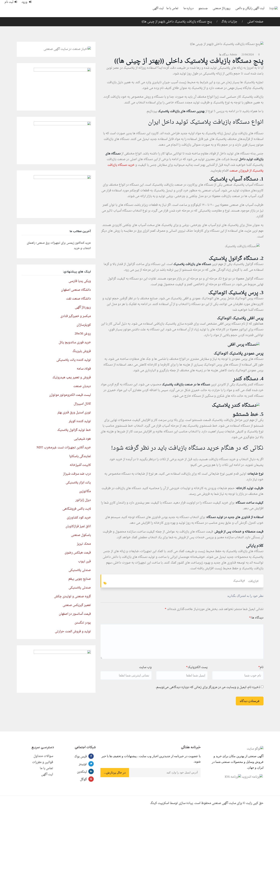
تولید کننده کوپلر (80, 421)
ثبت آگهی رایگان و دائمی (250, 8)
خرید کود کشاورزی (79, 518)
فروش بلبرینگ (81, 351)
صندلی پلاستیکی (80, 570)
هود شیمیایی (82, 439)
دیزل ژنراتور (83, 500)
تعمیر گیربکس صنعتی (77, 605)
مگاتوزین (85, 491)
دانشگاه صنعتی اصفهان (76, 290)
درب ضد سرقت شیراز (77, 474)
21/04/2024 (248, 54)
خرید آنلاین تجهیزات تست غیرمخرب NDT (64, 447)
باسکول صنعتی (81, 535)
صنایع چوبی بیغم (79, 579)
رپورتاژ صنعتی (221, 8)
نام (260, 667)
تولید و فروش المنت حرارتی (73, 631)
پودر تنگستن (82, 623)
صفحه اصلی (254, 22)
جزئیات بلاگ (229, 22)
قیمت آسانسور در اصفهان (75, 614)
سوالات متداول (43, 756)
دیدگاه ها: (256, 617)
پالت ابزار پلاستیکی (78, 482)
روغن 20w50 (83, 334)
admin (233, 54)
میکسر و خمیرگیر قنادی (75, 316)
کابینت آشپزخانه (80, 465)
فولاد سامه (84, 369)
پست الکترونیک (197, 667)
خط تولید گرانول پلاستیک (74, 430)
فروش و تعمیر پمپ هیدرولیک (71, 377)
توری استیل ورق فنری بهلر (74, 412)
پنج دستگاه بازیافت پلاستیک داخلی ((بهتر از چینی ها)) (177, 22)
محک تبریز (84, 544)
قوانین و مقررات (42, 762)
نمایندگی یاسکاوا (80, 456)
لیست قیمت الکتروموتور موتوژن (70, 395)
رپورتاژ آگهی (83, 307)
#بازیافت (253, 581)
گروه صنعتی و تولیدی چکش (72, 596)
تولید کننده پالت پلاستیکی (73, 360)
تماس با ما (172, 8)
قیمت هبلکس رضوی (78, 553)
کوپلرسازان (84, 325)
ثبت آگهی (158, 8)
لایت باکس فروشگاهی (76, 509)
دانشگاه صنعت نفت (78, 299)
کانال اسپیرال (82, 404)
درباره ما (188, 8)
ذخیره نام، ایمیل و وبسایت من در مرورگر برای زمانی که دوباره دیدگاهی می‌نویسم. (208, 687)
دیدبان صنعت (82, 386)
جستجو (203, 8)
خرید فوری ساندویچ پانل (75, 342)
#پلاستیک (239, 581)
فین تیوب (84, 561)
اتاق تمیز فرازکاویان (78, 526)
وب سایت (145, 667)
